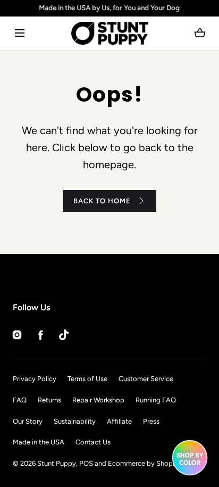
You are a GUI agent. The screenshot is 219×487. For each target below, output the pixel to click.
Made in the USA (38, 442)
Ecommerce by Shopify (144, 463)
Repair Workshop (98, 400)
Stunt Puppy (56, 463)
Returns (49, 400)
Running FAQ (156, 400)
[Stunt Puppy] (109, 33)
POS (86, 463)
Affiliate (119, 421)
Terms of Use (87, 379)
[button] (19, 33)
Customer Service (146, 379)
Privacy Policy (34, 379)
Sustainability (75, 421)
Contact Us (93, 442)
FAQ (20, 400)
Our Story (28, 421)
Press (151, 421)
